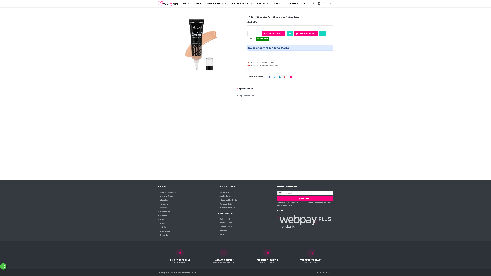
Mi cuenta (224, 192)
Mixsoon (164, 204)
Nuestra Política (227, 208)
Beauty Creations (168, 192)
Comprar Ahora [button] (306, 33)
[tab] (245, 88)
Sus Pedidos (225, 196)
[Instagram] (329, 272)
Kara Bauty (165, 231)
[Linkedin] (323, 272)
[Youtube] (326, 272)
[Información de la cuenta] (328, 3)
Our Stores (224, 219)
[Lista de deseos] (323, 4)
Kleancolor (165, 212)
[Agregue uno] (258, 32)
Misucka (164, 200)
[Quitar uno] (258, 34)
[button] (304, 3)
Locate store (225, 227)
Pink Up (163, 215)
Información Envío (228, 200)
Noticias (223, 230)
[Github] (332, 272)
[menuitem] (186, 3)
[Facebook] (317, 272)
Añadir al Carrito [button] (273, 33)
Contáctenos (225, 223)
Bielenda (164, 235)
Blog (221, 234)
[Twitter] (320, 272)
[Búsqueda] (314, 4)
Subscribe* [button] (306, 199)
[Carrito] (318, 4)
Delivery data (225, 204)
